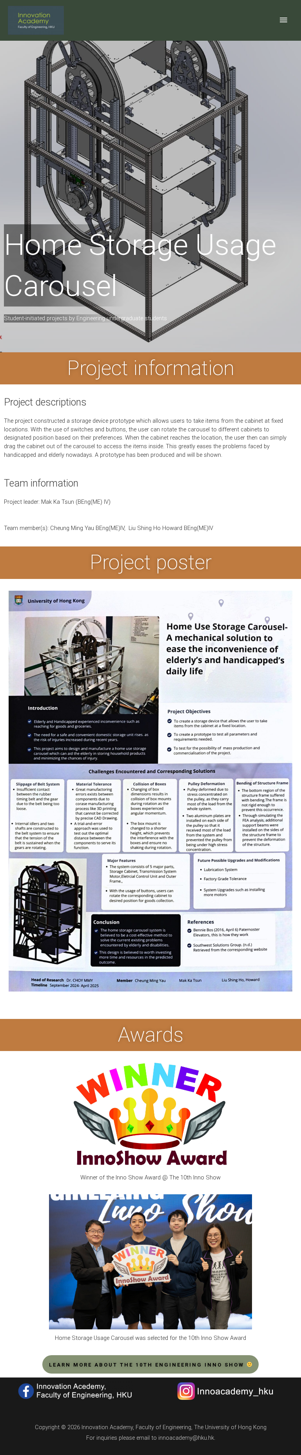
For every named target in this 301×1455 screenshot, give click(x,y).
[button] (150, 1364)
